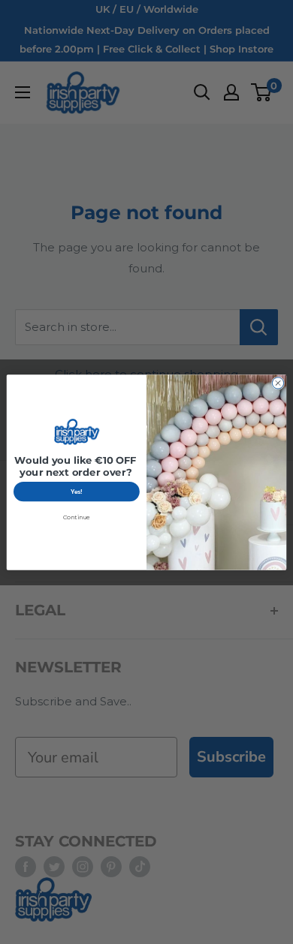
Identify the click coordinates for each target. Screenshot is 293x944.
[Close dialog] (277, 382)
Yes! (77, 491)
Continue (76, 517)
